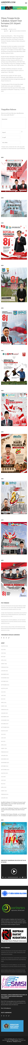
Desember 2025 (5, 674)
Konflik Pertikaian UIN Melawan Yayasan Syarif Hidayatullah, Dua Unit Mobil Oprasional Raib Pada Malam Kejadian (13, 607)
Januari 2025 (4, 713)
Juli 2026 (3, 649)
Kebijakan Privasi (17, 1041)
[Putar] (3, 877)
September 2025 (5, 684)
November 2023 (5, 762)
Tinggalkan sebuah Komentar (18, 30)
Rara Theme (15, 1040)
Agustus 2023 (4, 773)
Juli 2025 (3, 692)
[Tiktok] (8, 637)
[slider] (13, 877)
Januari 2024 (4, 755)
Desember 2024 (5, 716)
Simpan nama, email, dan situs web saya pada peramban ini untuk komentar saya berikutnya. (13, 147)
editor (5, 29)
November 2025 (5, 677)
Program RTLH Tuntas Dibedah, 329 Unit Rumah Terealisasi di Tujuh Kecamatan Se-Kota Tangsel (13, 814)
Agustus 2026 (4, 646)
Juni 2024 (3, 737)
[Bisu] (22, 877)
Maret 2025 (4, 706)
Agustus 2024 (4, 730)
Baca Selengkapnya (6, 1008)
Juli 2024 (3, 734)
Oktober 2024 (4, 723)
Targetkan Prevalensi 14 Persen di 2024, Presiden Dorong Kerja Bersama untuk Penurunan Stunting (7, 102)
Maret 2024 (4, 748)
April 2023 (3, 787)
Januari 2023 (4, 797)
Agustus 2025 (4, 688)
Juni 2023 (3, 780)
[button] (14, 871)
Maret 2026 (4, 663)
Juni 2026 (3, 653)
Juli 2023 (3, 776)
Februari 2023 (4, 794)
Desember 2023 (5, 759)
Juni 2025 (3, 695)
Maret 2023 (4, 790)
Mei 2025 (3, 699)
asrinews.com (8, 2)
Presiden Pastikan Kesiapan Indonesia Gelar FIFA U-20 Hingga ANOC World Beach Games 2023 (20, 102)
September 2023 (5, 769)
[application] (14, 871)
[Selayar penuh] (25, 877)
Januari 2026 (4, 670)
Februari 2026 (4, 667)
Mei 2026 (3, 656)
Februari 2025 (4, 709)
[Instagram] (6, 637)
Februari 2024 (4, 752)
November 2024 (5, 720)
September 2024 (5, 727)
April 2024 (3, 744)
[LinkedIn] (3, 637)
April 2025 (3, 702)
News (7, 30)
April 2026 (3, 660)
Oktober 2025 (4, 681)
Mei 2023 (3, 783)
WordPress (9, 1041)
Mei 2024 (3, 741)
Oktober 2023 (4, 766)
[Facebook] (1, 637)
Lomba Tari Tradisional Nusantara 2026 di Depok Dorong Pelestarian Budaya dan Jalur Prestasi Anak (14, 614)
